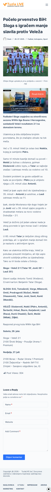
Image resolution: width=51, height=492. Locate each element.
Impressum (32, 485)
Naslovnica (8, 485)
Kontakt (20, 489)
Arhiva (44, 485)
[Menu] (47, 5)
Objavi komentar (14, 457)
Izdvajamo (38, 39)
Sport (45, 39)
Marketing (8, 489)
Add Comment (12, 431)
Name (8, 404)
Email (8, 413)
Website (9, 422)
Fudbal (30, 39)
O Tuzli (21, 485)
